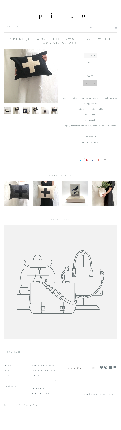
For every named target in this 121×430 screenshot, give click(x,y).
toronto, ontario (44, 370)
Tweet (80, 160)
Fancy (93, 160)
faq (6, 381)
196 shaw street (43, 366)
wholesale (10, 391)
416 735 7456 (41, 393)
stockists (10, 386)
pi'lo (66, 15)
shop (11, 26)
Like (75, 160)
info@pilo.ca (41, 388)
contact (9, 376)
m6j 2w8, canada (44, 376)
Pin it (86, 160)
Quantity (90, 62)
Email (104, 160)
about (7, 366)
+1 (98, 160)
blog (7, 370)
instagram (12, 352)
